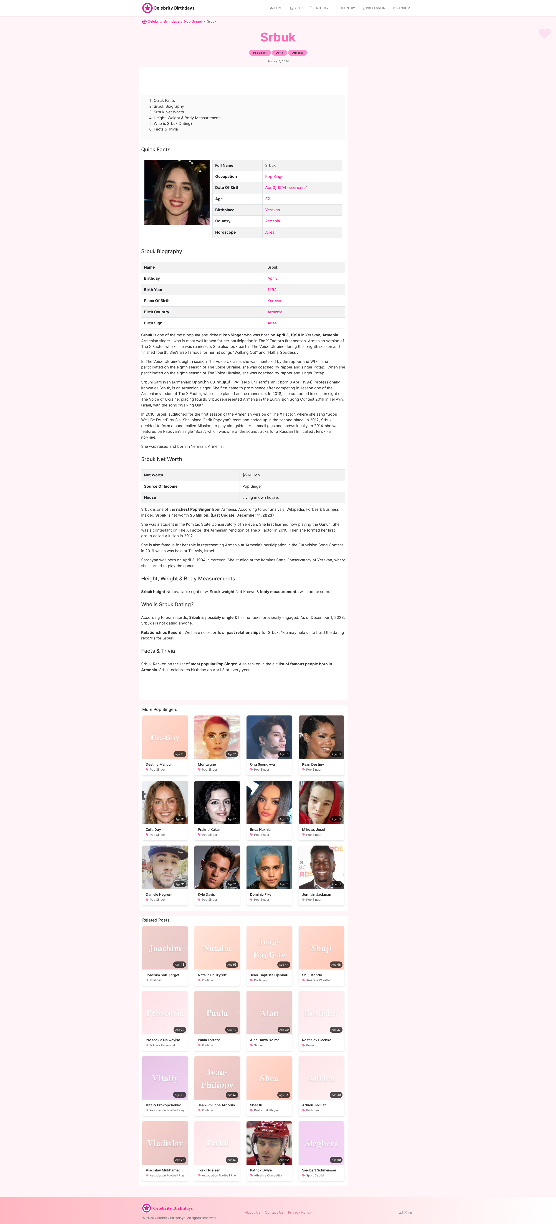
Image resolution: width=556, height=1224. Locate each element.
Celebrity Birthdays (174, 8)
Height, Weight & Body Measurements (188, 118)
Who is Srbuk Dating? (173, 123)
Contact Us (274, 1212)
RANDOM (403, 8)
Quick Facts (164, 100)
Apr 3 (270, 187)
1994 (281, 187)
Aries (269, 232)
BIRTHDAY (321, 8)
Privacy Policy (299, 1212)
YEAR (298, 8)
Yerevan (272, 210)
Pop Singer (193, 21)
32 (267, 199)
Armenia (272, 221)
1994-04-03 (297, 188)
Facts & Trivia (166, 129)
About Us (252, 1212)
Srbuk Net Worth (169, 112)
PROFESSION (376, 8)
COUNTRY (347, 8)
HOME (278, 8)
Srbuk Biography (169, 106)
